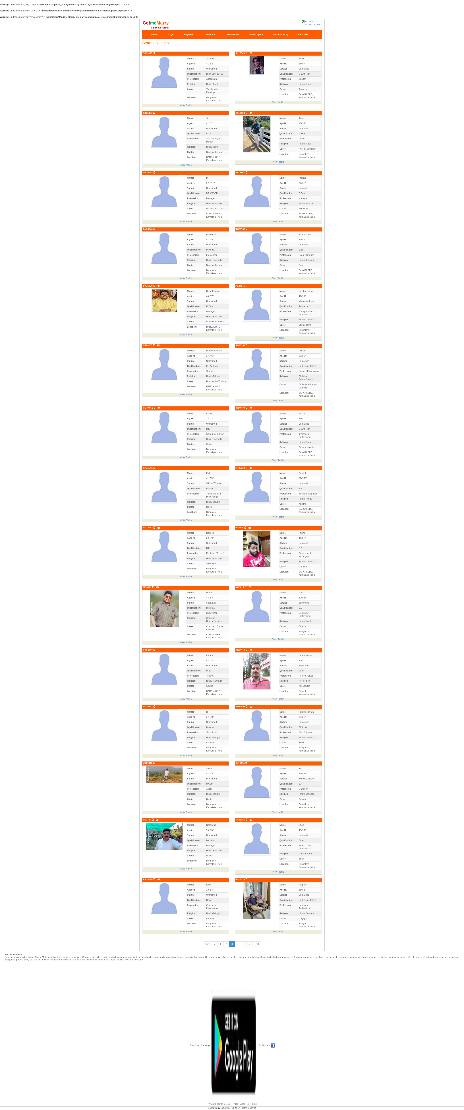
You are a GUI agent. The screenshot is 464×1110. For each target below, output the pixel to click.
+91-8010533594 (313, 24)
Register (188, 34)
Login (171, 34)
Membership (233, 34)
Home (154, 34)
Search (209, 34)
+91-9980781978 (313, 21)
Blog (254, 1104)
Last (257, 944)
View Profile (186, 105)
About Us (244, 1104)
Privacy (211, 1104)
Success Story (280, 34)
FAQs (235, 1104)
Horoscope (255, 34)
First (207, 944)
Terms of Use (223, 1104)
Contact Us (302, 34)
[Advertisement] (232, 975)
